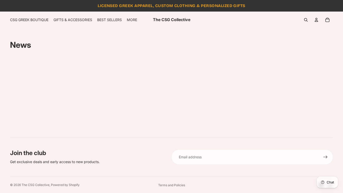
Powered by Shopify (65, 185)
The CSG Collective (35, 185)
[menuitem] (132, 19)
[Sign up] (325, 157)
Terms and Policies (171, 185)
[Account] (316, 19)
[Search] (305, 19)
